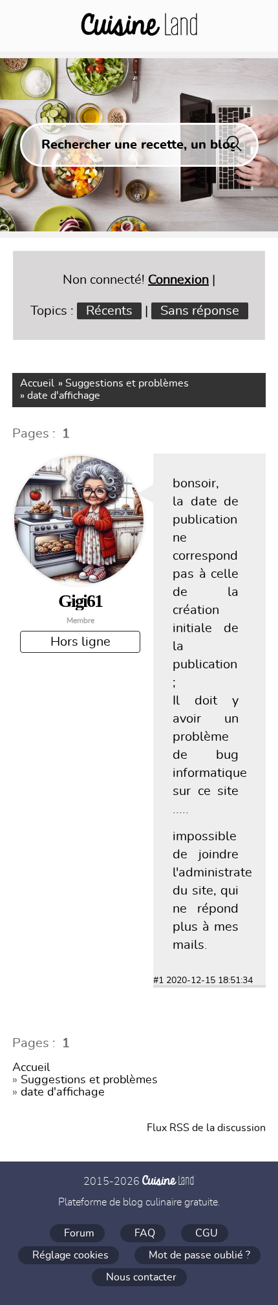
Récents (109, 310)
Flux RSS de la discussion (206, 1128)
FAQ (144, 1233)
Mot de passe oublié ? (199, 1255)
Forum (79, 1233)
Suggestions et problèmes (127, 383)
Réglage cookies (70, 1255)
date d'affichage (63, 395)
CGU (206, 1233)
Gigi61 (80, 601)
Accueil (37, 383)
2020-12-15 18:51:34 (209, 980)
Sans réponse (199, 310)
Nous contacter (141, 1277)
